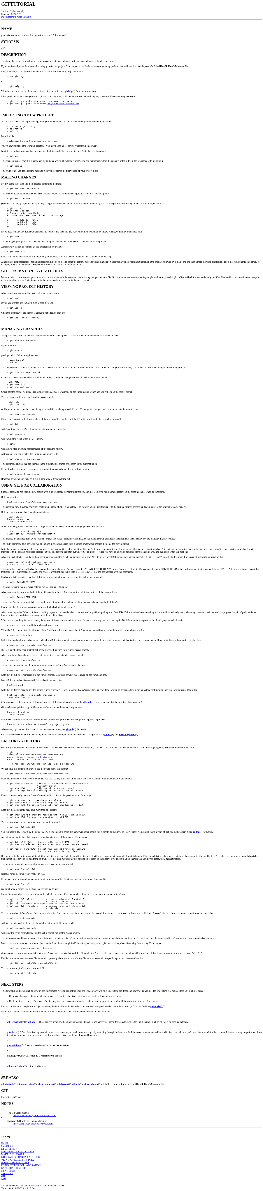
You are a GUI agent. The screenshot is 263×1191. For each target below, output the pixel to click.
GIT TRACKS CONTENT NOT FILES (21, 1157)
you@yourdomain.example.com (63, 104)
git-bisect (11, 1032)
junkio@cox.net (45, 757)
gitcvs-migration (127, 734)
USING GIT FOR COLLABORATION (21, 1165)
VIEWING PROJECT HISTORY (17, 1159)
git (13, 1097)
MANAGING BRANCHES (15, 1162)
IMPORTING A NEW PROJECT (17, 1151)
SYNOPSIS (7, 1146)
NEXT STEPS (8, 1170)
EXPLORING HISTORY (14, 1168)
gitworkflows (14, 1045)
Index (4, 17)
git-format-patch (15, 1022)
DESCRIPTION (9, 1148)
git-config (88, 702)
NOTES (5, 1179)
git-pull (69, 729)
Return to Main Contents (19, 17)
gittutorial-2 (156, 1006)
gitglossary (62, 1084)
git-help (68, 91)
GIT (3, 1176)
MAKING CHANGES (12, 1154)
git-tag (196, 832)
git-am (31, 1022)
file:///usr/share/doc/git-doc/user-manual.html (34, 1115)
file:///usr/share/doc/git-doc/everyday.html (33, 1123)
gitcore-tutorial (45, 1084)
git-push (107, 734)
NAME (5, 1143)
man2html (36, 1185)
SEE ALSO (7, 1173)
